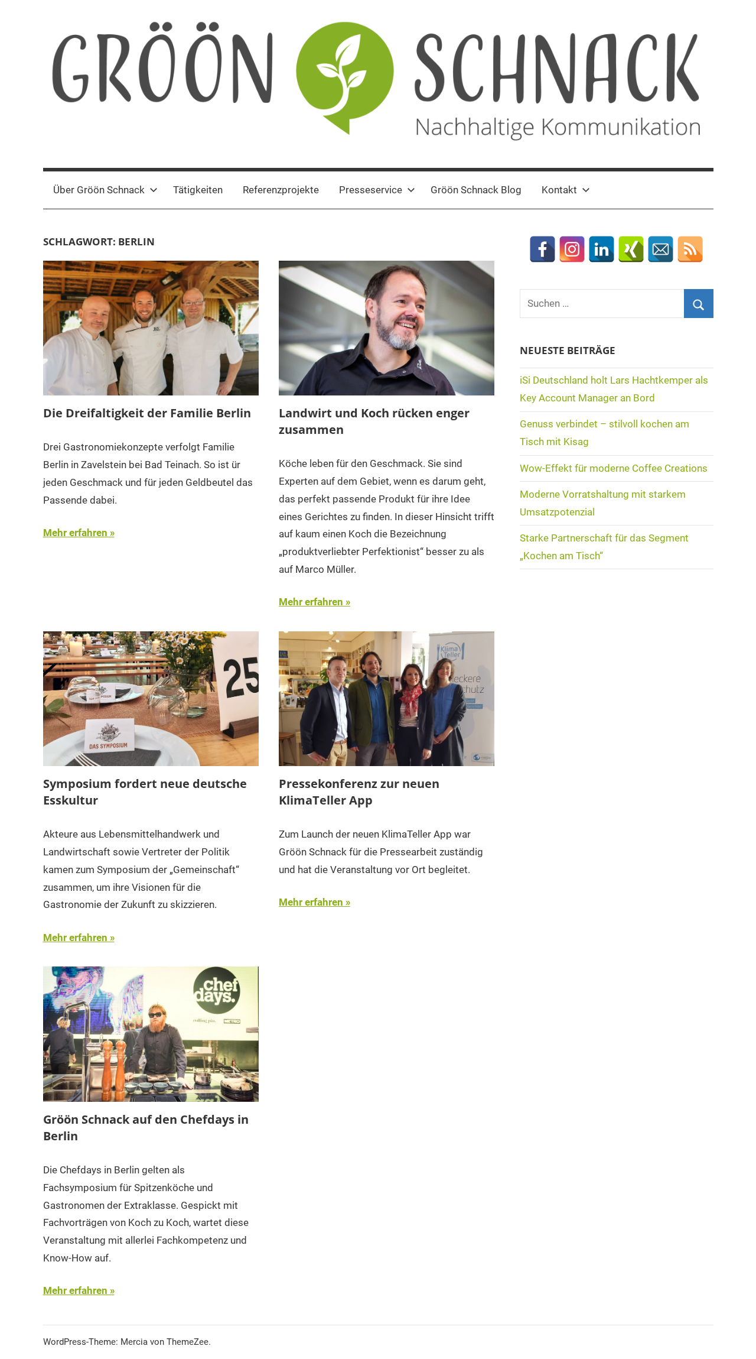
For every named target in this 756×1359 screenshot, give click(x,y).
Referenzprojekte (281, 190)
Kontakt (559, 190)
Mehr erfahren (75, 533)
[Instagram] (572, 249)
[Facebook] (542, 249)
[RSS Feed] (690, 249)
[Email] (660, 249)
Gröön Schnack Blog (476, 190)
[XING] (631, 249)
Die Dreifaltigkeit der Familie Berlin (147, 413)
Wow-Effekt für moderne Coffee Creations (614, 468)
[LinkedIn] (601, 249)
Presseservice (370, 190)
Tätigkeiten (198, 190)
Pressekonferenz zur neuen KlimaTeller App (359, 792)
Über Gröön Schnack (99, 190)
